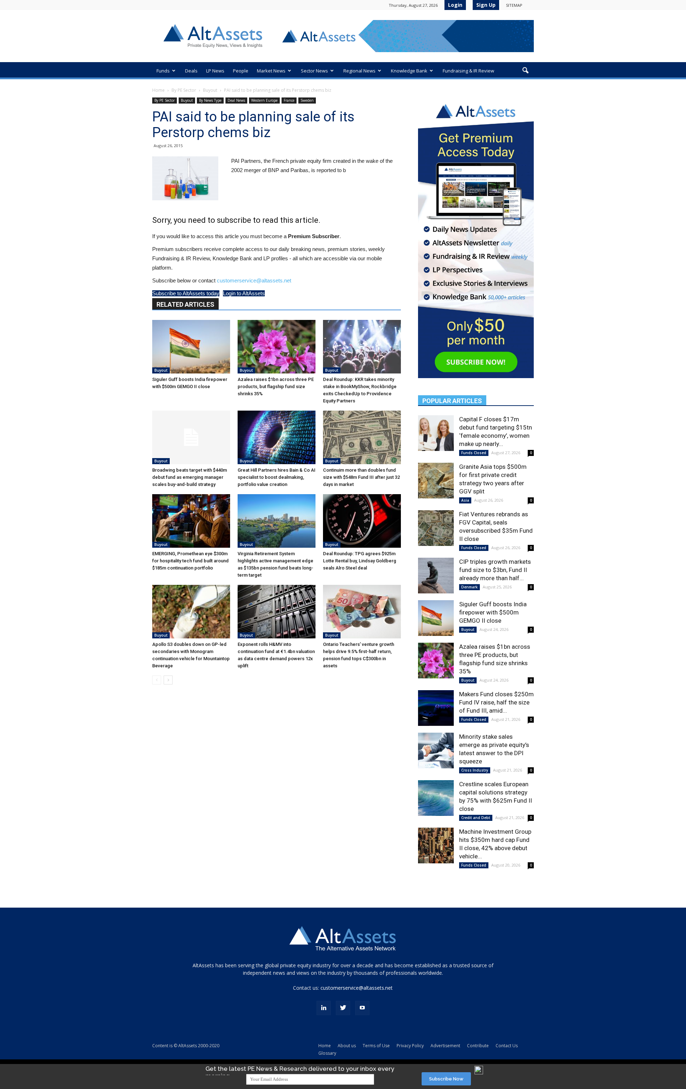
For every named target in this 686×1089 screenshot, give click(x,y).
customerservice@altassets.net (254, 280)
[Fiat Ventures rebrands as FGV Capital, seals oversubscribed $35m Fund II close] (436, 528)
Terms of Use (376, 1046)
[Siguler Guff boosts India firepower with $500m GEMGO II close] (191, 346)
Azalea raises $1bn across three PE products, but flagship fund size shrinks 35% (276, 386)
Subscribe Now (446, 1079)
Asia (465, 500)
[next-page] (168, 680)
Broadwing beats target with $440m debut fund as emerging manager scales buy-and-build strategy (189, 477)
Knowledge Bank (409, 70)
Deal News (236, 100)
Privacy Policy (410, 1046)
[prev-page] (156, 680)
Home (158, 90)
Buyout (210, 90)
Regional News (359, 70)
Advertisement (445, 1046)
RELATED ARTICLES (185, 304)
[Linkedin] (324, 1008)
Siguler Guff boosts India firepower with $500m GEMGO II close (493, 612)
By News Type (210, 100)
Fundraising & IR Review (468, 70)
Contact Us (507, 1046)
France (289, 100)
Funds (163, 70)
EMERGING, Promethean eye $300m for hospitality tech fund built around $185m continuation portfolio (190, 561)
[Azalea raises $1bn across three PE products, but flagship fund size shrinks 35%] (276, 346)
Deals (191, 70)
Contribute (478, 1046)
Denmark (469, 586)
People (240, 70)
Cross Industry (474, 770)
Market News (271, 70)
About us (347, 1046)
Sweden (307, 100)
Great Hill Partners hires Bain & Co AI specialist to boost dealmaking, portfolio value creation (276, 477)
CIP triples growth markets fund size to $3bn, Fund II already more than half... (495, 570)
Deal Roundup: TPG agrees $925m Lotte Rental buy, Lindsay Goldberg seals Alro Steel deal (359, 561)
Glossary (327, 1053)
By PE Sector (184, 90)
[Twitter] (343, 1008)
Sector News (314, 70)
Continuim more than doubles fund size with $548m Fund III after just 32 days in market (361, 477)
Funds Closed (473, 452)
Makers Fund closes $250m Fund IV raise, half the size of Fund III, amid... (496, 702)
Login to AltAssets (244, 293)
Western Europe (264, 100)
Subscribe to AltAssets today (185, 293)
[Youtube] (362, 1008)
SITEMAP (514, 5)
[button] (525, 70)
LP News (215, 70)
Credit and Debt (475, 817)
